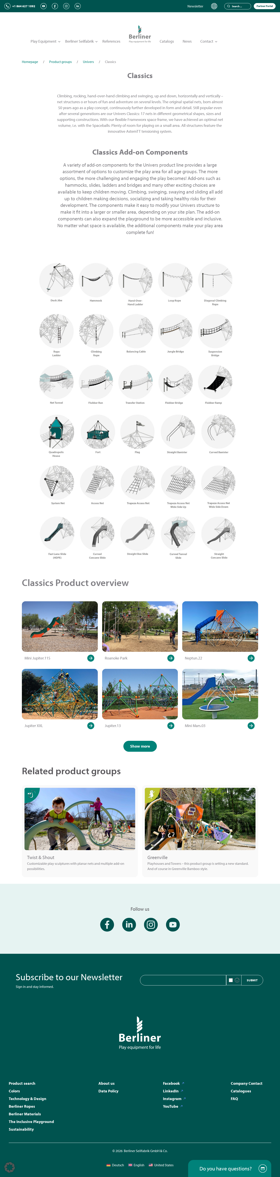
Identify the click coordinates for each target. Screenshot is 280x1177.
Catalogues (241, 1090)
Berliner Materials (25, 1113)
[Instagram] (66, 6)
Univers (88, 61)
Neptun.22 (193, 658)
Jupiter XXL (33, 725)
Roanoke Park (116, 658)
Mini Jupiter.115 (37, 658)
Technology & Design (27, 1098)
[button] (9, 1167)
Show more (140, 746)
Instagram (172, 1098)
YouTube (170, 1106)
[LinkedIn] (78, 6)
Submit (252, 980)
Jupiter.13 (113, 725)
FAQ (234, 1098)
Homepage (30, 61)
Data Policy (108, 1090)
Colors (14, 1090)
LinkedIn (171, 1090)
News (187, 41)
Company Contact (246, 1083)
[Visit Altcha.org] (237, 980)
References (111, 41)
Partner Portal (265, 6)
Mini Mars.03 (195, 725)
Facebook (171, 1083)
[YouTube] (43, 6)
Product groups (60, 61)
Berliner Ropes (22, 1106)
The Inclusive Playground (31, 1121)
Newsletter (195, 6)
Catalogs (167, 41)
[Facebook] (55, 6)
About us (106, 1083)
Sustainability (21, 1129)
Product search (22, 1083)
